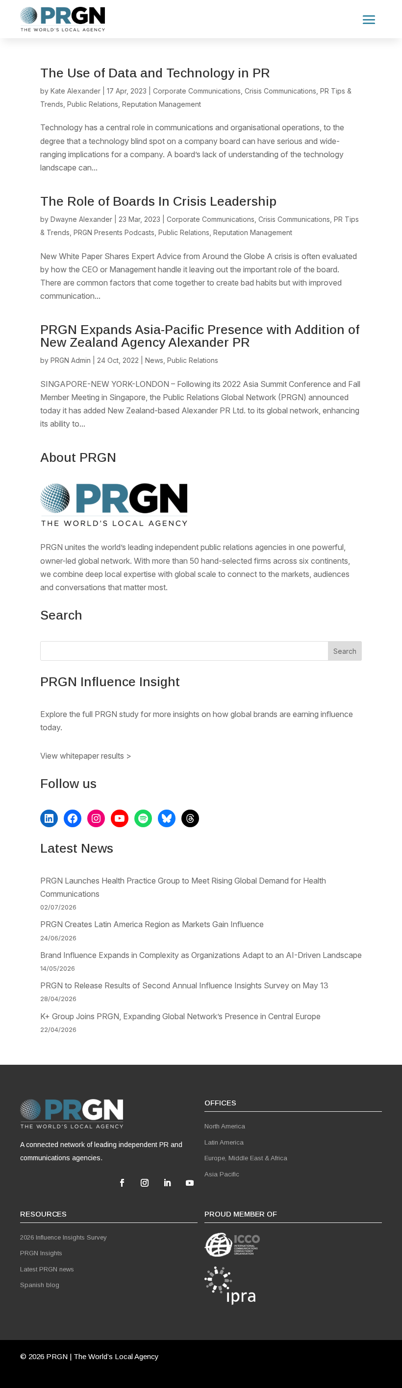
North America (224, 1126)
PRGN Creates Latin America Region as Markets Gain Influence (152, 924)
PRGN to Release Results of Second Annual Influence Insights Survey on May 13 (184, 985)
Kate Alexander (75, 91)
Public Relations (92, 104)
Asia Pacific (221, 1174)
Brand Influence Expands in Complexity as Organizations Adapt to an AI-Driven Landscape (201, 955)
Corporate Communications (197, 91)
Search (344, 651)
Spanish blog (39, 1285)
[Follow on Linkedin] (167, 1183)
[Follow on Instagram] (144, 1183)
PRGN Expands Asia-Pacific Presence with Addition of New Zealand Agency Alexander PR (199, 336)
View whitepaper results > (85, 756)
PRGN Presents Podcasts (114, 232)
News (154, 360)
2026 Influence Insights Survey (63, 1237)
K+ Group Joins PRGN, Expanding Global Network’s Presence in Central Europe (180, 1016)
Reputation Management (161, 104)
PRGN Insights (41, 1253)
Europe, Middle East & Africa (245, 1158)
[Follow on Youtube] (190, 1183)
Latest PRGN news (47, 1269)
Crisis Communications (280, 91)
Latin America (224, 1142)
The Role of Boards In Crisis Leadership (158, 201)
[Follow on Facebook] (122, 1183)
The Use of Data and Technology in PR (155, 73)
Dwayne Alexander (81, 219)
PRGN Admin (70, 360)
